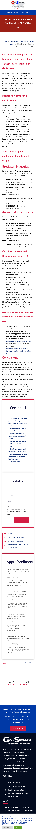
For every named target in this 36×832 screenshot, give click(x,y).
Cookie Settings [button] (8, 827)
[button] (31, 5)
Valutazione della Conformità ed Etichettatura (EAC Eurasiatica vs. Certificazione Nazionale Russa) (16, 594)
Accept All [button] (17, 827)
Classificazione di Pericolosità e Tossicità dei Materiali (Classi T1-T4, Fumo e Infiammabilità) (17, 616)
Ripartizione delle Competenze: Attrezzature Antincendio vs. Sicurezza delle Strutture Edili (18, 639)
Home (6, 41)
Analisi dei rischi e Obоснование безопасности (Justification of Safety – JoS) (19, 350)
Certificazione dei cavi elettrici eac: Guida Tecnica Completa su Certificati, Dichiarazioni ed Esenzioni (18, 572)
